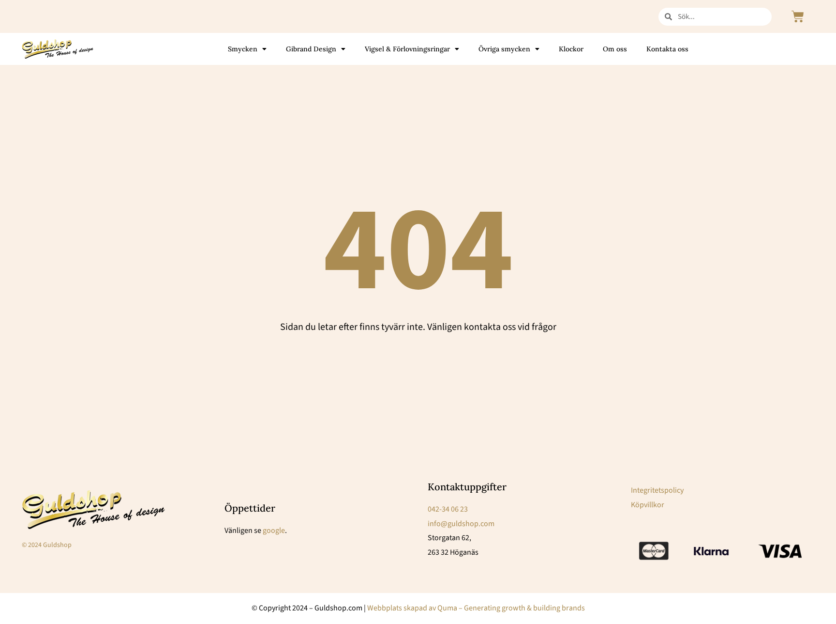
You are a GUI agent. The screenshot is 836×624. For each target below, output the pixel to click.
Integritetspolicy (657, 490)
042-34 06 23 (448, 509)
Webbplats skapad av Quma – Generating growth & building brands (476, 608)
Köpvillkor (647, 504)
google (274, 530)
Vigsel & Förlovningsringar (407, 49)
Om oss (615, 49)
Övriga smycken (504, 49)
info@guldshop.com (461, 523)
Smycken (242, 49)
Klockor (571, 49)
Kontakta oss (667, 49)
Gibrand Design (311, 49)
